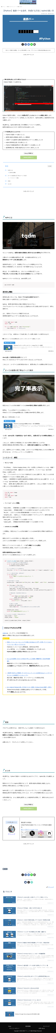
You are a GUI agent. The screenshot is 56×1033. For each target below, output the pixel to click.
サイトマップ (46, 1026)
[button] (34, 44)
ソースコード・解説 (14, 177)
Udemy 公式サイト (29, 157)
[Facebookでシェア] (25, 44)
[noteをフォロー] (31, 882)
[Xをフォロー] (28, 882)
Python (5, 868)
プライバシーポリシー (14, 1028)
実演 (9, 181)
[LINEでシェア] (31, 44)
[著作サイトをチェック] (25, 882)
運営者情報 (28, 1026)
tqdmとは (10, 170)
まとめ (9, 183)
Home (9, 1026)
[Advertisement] (29, 66)
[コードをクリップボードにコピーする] (53, 285)
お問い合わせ (42, 1028)
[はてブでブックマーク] (28, 44)
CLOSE (49, 166)
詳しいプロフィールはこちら (29, 829)
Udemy (5, 633)
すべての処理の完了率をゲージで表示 (17, 175)
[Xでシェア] (22, 44)
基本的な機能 (12, 172)
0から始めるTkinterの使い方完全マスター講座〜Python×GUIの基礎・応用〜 (29, 687)
